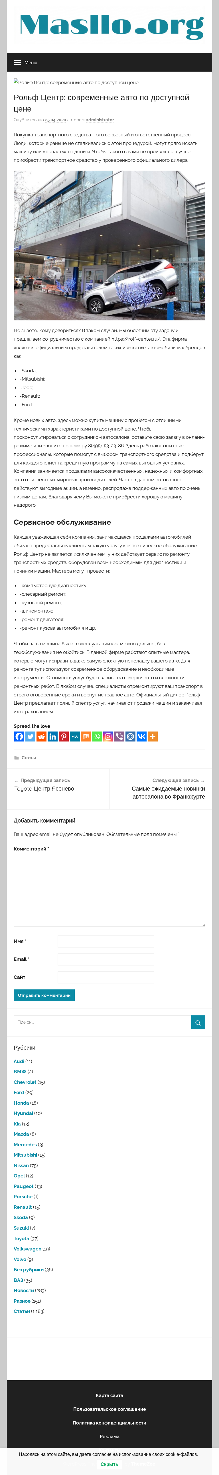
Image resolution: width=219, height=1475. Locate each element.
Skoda (21, 1217)
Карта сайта (109, 1395)
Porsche (23, 1196)
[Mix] (86, 736)
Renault (23, 1207)
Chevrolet (25, 1082)
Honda (21, 1103)
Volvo (20, 1259)
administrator (100, 119)
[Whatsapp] (97, 736)
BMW (20, 1071)
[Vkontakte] (142, 736)
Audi (19, 1061)
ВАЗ (18, 1280)
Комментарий (31, 849)
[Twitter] (30, 736)
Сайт (19, 977)
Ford (19, 1092)
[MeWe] (75, 736)
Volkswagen (27, 1249)
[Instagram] (108, 736)
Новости (24, 1290)
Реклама (109, 1436)
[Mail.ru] (130, 736)
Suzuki (21, 1228)
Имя (20, 941)
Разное (22, 1301)
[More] (153, 736)
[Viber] (119, 736)
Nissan (21, 1165)
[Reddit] (41, 736)
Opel (19, 1176)
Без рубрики (29, 1269)
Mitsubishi (25, 1155)
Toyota (21, 1238)
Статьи (29, 757)
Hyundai (23, 1113)
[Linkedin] (53, 736)
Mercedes (25, 1144)
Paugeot (24, 1186)
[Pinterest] (64, 736)
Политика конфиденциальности (109, 1423)
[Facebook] (19, 736)
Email (21, 959)
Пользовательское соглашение (109, 1409)
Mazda (21, 1134)
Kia (17, 1124)
